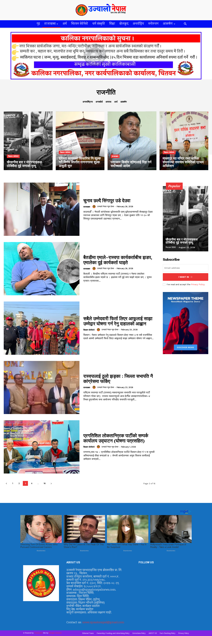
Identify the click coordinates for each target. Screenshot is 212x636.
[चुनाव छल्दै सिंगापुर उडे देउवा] (41, 209)
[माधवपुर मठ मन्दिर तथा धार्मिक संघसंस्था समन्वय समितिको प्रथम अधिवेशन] (184, 140)
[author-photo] (94, 206)
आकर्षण (168, 23)
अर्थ (65, 23)
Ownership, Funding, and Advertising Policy (113, 633)
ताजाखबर (50, 23)
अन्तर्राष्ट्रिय (138, 23)
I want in (183, 277)
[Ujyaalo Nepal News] (106, 10)
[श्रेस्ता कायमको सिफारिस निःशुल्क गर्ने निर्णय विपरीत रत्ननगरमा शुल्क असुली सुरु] (80, 140)
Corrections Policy (139, 633)
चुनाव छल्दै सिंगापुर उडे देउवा (106, 200)
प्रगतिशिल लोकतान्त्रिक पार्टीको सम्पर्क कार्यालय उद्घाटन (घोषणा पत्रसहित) (115, 438)
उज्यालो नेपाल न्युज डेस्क (105, 206)
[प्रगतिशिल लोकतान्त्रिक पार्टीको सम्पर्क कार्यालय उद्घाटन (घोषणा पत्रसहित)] (41, 446)
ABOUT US (153, 633)
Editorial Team (88, 633)
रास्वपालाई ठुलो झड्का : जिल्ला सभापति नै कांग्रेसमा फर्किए (118, 378)
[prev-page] (6, 483)
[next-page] (51, 483)
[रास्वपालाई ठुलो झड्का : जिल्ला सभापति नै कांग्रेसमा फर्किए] (41, 387)
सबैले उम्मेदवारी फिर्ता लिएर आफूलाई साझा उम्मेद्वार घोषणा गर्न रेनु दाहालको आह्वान (117, 321)
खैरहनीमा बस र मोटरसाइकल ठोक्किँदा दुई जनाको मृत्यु (182, 241)
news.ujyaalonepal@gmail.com (103, 622)
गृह (38, 23)
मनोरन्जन (153, 23)
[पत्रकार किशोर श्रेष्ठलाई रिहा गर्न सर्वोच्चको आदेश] (132, 140)
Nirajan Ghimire (55, 633)
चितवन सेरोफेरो (79, 23)
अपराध (108, 101)
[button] (185, 24)
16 (45, 483)
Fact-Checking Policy (167, 633)
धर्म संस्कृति (98, 23)
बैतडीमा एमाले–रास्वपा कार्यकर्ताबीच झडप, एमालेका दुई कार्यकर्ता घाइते (117, 260)
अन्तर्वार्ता (99, 101)
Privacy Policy (197, 284)
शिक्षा (112, 23)
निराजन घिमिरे (171, 247)
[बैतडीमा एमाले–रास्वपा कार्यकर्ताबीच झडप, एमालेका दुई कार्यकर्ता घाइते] (41, 268)
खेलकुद (124, 23)
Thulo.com (38, 633)
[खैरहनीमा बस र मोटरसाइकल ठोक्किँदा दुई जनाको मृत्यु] (28, 140)
